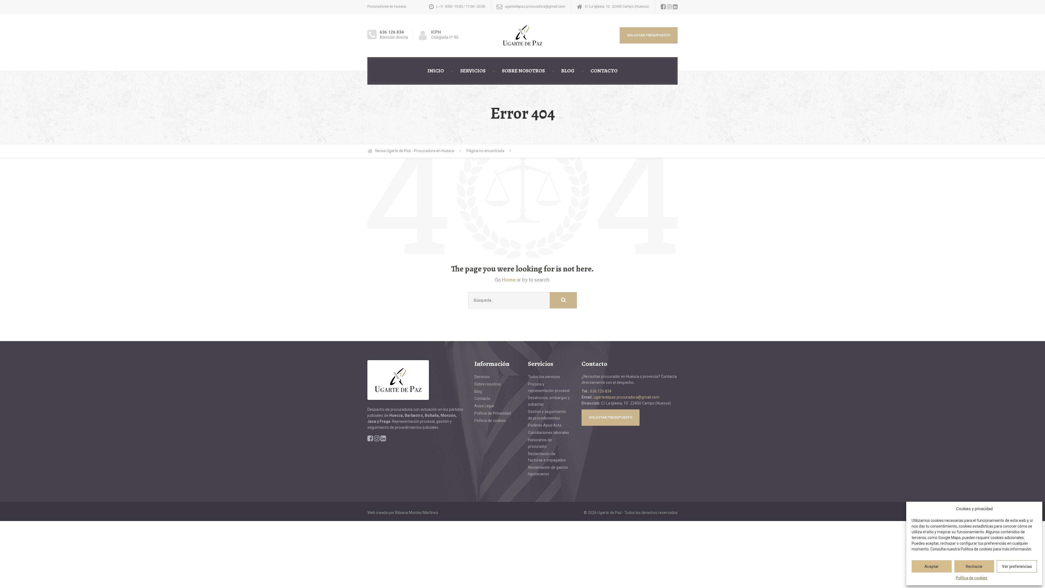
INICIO (436, 70)
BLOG (567, 70)
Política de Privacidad (492, 413)
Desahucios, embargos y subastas (549, 401)
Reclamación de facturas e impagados (547, 457)
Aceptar (931, 566)
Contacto (482, 398)
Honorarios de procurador (540, 443)
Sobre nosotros (487, 384)
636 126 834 (600, 391)
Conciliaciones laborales (548, 432)
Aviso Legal (484, 406)
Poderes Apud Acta (544, 425)
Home (508, 280)
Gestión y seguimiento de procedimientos (547, 414)
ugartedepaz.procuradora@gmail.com (626, 397)
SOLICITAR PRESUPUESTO (648, 35)
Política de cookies (971, 578)
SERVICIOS (472, 70)
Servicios (482, 377)
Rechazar (974, 566)
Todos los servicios (544, 377)
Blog (478, 391)
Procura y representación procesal (549, 387)
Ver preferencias (1017, 566)
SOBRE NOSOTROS (523, 70)
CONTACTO (604, 70)
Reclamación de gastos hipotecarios (548, 470)
